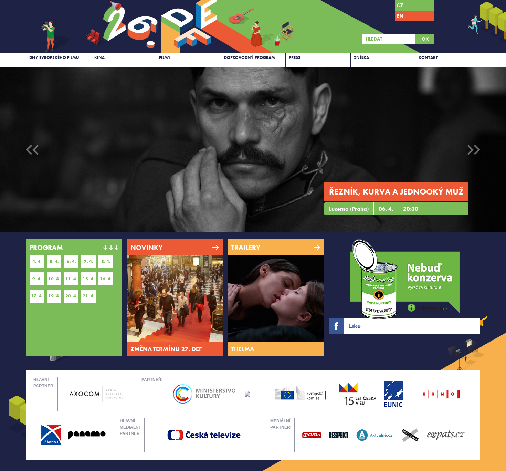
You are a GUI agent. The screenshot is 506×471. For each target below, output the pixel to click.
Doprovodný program (249, 57)
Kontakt (428, 57)
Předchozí (32, 150)
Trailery (246, 247)
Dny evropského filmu (54, 57)
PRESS (295, 57)
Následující (473, 150)
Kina (99, 57)
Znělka (361, 57)
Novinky (146, 247)
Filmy (165, 57)
